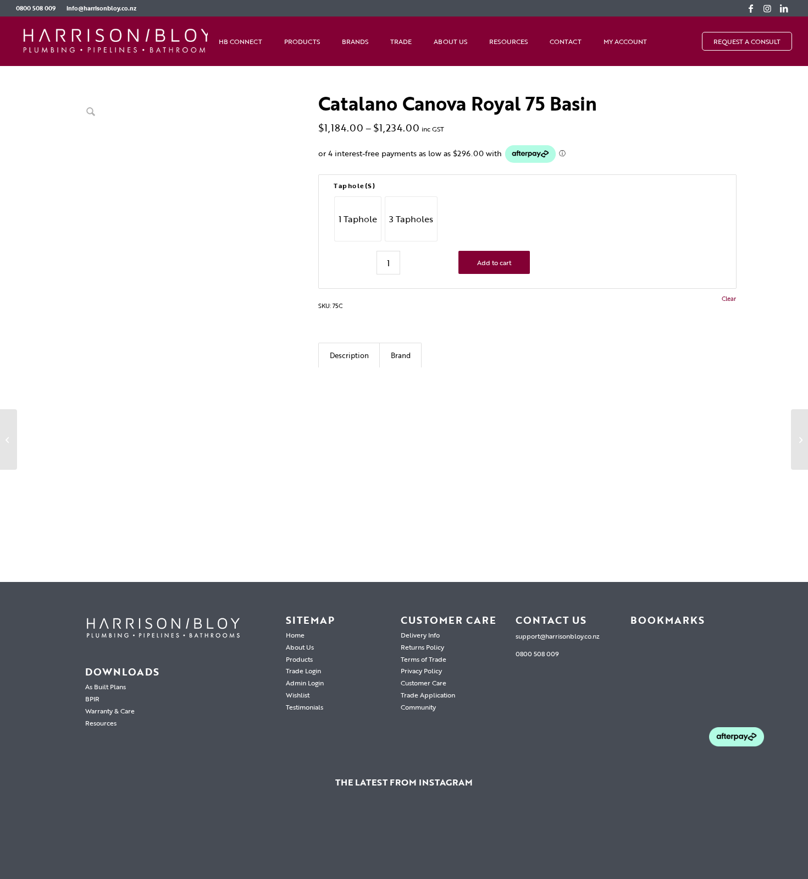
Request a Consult (747, 41)
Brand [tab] (401, 355)
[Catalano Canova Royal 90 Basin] (799, 439)
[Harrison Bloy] (117, 41)
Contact (566, 41)
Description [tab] (349, 355)
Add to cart (494, 262)
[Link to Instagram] (767, 8)
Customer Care (423, 683)
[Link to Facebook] (751, 8)
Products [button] (302, 41)
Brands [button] (355, 41)
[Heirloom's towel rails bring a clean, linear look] (57, 840)
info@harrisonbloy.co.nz (101, 8)
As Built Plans (105, 686)
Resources (508, 41)
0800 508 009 (36, 8)
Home (295, 635)
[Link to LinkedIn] (784, 8)
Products (299, 659)
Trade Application (428, 695)
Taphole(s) (354, 185)
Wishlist (297, 695)
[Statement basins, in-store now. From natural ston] (635, 840)
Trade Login (303, 670)
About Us (450, 41)
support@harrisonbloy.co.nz (558, 636)
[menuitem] (38, 8)
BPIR (92, 699)
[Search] (691, 41)
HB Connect (240, 41)
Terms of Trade (423, 659)
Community (418, 707)
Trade (401, 41)
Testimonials (304, 707)
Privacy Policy (421, 670)
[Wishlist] (669, 41)
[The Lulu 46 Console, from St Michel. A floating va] (173, 840)
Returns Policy (422, 647)
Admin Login (305, 683)
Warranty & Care (110, 711)
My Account (625, 41)
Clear (729, 299)
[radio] (358, 219)
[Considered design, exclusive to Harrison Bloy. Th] (750, 840)
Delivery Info (420, 635)
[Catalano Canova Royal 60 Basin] (8, 439)
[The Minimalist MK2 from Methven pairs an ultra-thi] (519, 840)
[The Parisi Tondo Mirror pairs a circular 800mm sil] (288, 840)
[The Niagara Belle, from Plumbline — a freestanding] (404, 840)
